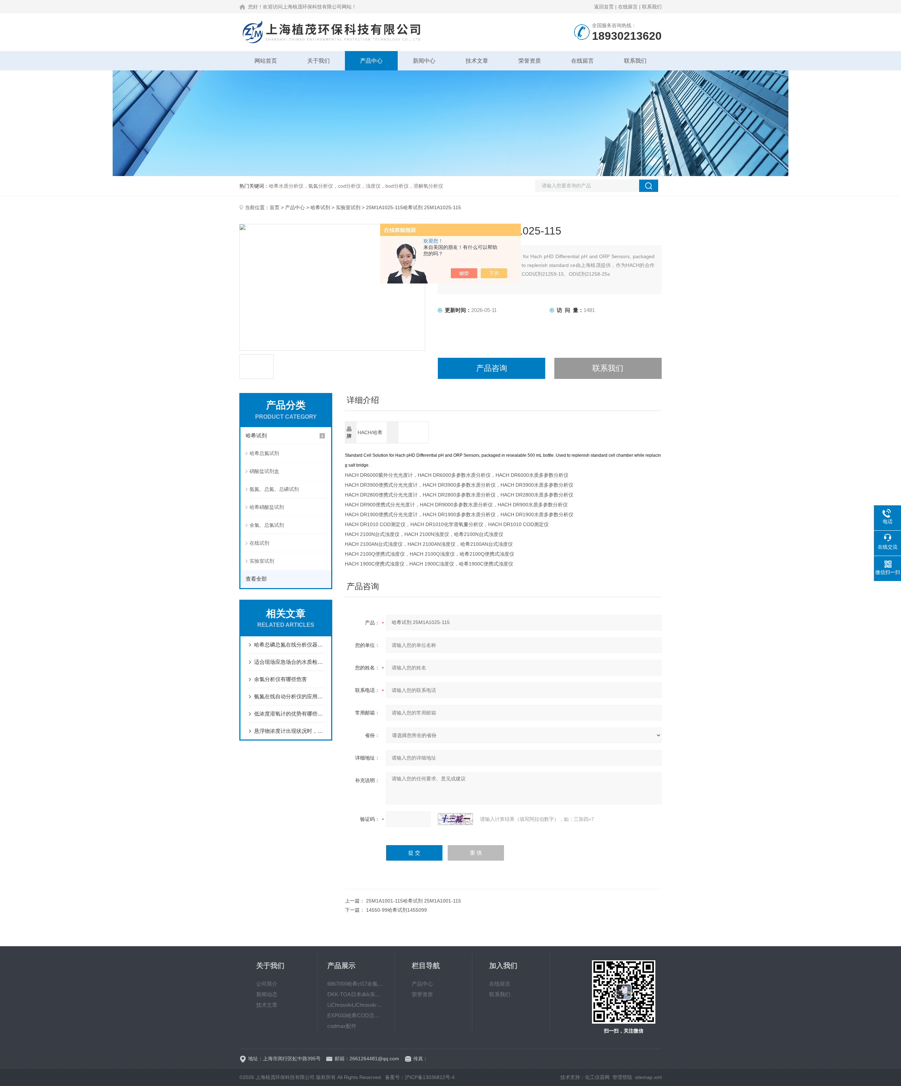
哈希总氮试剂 (264, 453)
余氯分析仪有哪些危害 (280, 679)
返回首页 (604, 7)
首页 (274, 207)
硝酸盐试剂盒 (264, 471)
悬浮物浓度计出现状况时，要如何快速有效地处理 (289, 731)
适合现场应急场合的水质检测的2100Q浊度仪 (289, 662)
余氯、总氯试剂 (267, 525)
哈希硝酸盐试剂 (267, 507)
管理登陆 (622, 1077)
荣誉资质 (529, 61)
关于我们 (318, 61)
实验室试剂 (348, 207)
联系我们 (652, 7)
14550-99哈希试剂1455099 (396, 910)
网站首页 (265, 61)
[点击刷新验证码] (455, 819)
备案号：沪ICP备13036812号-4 (420, 1077)
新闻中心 (424, 61)
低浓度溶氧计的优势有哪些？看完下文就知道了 (289, 714)
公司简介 (266, 984)
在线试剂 (259, 543)
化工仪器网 (597, 1077)
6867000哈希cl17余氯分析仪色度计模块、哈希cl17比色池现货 (355, 984)
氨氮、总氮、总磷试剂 (274, 489)
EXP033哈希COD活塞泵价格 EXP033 (355, 1015)
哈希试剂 (320, 207)
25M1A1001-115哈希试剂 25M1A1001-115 (413, 901)
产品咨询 (491, 368)
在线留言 (628, 7)
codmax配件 (342, 1026)
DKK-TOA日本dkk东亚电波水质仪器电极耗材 (355, 994)
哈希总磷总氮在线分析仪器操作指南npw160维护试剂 (289, 645)
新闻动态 (266, 994)
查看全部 (256, 579)
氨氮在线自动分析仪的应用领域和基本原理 (289, 696)
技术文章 (477, 61)
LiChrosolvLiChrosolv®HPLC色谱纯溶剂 (355, 1005)
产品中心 (371, 61)
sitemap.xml (648, 1077)
